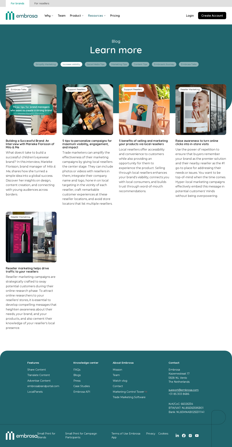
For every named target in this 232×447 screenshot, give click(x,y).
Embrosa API (81, 391)
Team (116, 375)
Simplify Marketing (46, 64)
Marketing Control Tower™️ (130, 391)
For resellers (41, 3)
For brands (17, 3)
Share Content (36, 369)
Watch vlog (120, 380)
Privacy (150, 433)
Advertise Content (39, 380)
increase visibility (71, 64)
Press (76, 380)
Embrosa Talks (188, 64)
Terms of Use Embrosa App (125, 435)
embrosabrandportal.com (43, 386)
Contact (118, 386)
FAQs (76, 369)
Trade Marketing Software (129, 397)
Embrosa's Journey (164, 64)
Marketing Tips (119, 64)
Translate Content (38, 375)
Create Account (212, 15)
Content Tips (140, 64)
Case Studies (81, 386)
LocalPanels (35, 391)
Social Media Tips (95, 64)
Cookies (163, 433)
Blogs (77, 375)
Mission (117, 369)
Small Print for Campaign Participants (81, 435)
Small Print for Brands (46, 435)
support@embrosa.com (184, 390)
